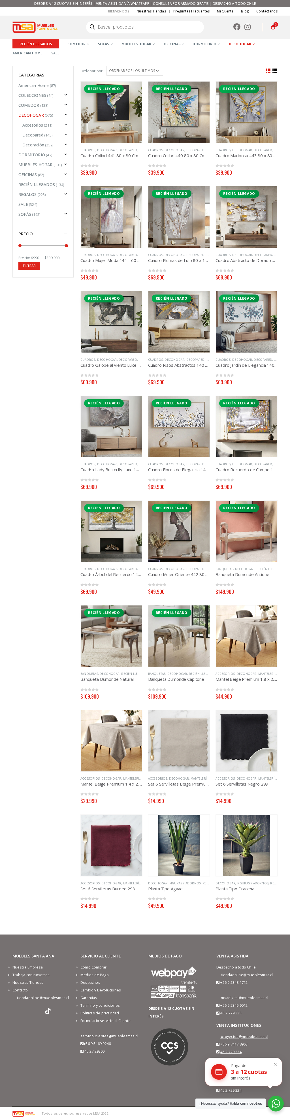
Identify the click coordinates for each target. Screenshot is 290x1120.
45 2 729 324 (230, 1090)
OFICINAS (172, 44)
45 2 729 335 (230, 1013)
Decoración (33, 145)
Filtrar (29, 265)
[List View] (275, 71)
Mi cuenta (225, 11)
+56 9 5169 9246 (97, 1043)
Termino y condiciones (100, 1005)
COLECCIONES (32, 95)
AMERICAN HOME (27, 53)
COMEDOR (76, 44)
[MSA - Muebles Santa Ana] (35, 27)
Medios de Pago (94, 974)
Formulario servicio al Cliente (105, 1020)
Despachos (90, 982)
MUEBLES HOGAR (136, 44)
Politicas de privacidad (99, 1013)
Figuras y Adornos (185, 883)
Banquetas (224, 569)
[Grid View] (268, 71)
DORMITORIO (204, 44)
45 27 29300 (94, 1051)
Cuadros (87, 150)
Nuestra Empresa (27, 967)
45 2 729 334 (230, 1051)
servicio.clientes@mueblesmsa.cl (109, 1036)
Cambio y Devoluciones (100, 990)
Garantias (88, 997)
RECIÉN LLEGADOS (270, 569)
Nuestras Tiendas (151, 11)
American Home (33, 85)
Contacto (20, 990)
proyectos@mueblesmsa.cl (244, 1036)
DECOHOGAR (240, 44)
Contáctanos (267, 11)
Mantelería (267, 674)
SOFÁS (103, 44)
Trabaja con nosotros (31, 974)
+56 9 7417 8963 (234, 1044)
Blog (245, 11)
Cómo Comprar (93, 967)
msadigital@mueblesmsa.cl (244, 997)
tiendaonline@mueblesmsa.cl (43, 997)
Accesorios (225, 674)
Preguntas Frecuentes (191, 11)
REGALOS (27, 194)
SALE (55, 53)
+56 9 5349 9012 (234, 1005)
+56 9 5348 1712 (234, 982)
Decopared (128, 150)
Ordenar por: (91, 70)
